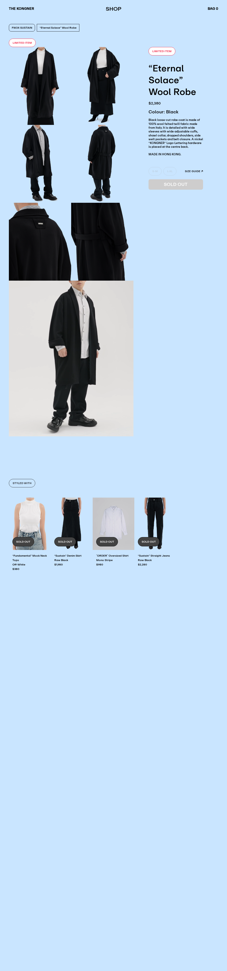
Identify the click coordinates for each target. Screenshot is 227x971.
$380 (15, 569)
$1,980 (58, 564)
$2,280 (142, 564)
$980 (99, 564)
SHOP (113, 8)
